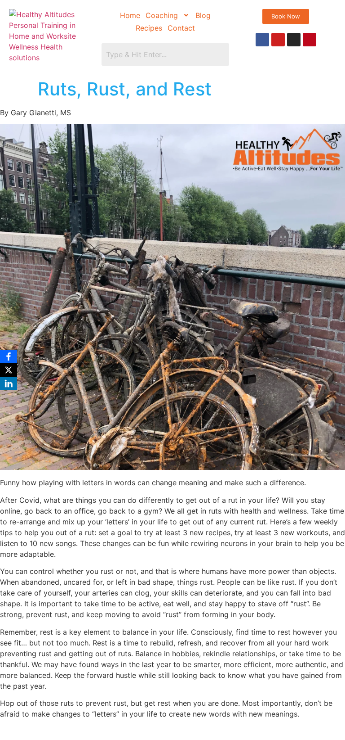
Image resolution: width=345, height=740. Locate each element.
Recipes (149, 27)
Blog (203, 15)
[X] (8, 370)
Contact (181, 27)
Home (130, 15)
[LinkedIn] (8, 383)
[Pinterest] (309, 39)
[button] (168, 15)
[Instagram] (294, 39)
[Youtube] (278, 39)
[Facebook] (262, 39)
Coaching (162, 15)
